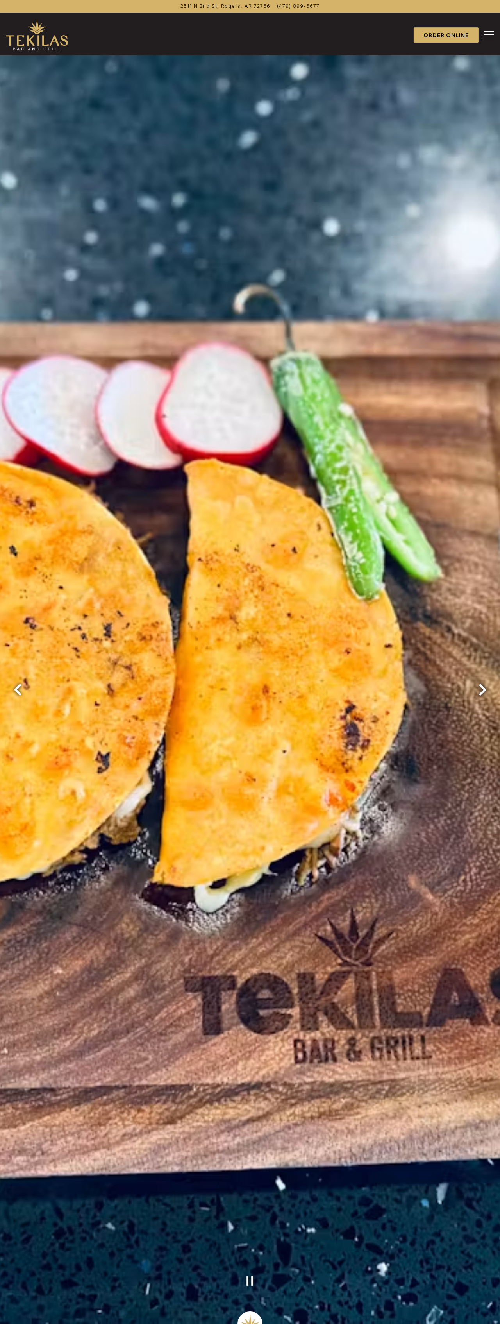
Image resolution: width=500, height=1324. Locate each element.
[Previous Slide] (17, 690)
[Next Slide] (482, 690)
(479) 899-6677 (298, 6)
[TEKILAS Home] (37, 34)
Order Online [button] (446, 35)
